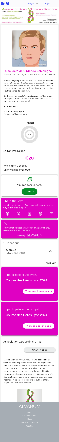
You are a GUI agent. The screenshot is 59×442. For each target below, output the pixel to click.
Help (29, 419)
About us (29, 426)
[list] (29, 251)
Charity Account (29, 415)
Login (29, 412)
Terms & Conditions (29, 422)
